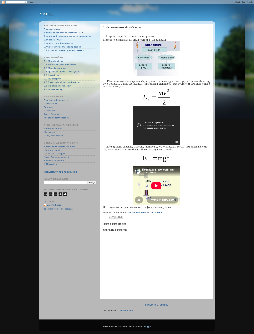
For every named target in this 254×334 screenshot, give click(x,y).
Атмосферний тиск (53, 129)
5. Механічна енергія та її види (59, 147)
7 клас (46, 14)
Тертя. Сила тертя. (53, 114)
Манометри (49, 132)
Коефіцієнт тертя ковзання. (57, 118)
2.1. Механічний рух (53, 61)
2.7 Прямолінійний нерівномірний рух (62, 82)
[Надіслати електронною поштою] (110, 217)
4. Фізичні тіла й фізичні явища (58, 43)
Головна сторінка (156, 304)
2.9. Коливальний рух (54, 89)
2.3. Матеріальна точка (55, 68)
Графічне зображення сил (56, 100)
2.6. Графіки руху (52, 79)
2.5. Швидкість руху (53, 75)
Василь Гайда (54, 205)
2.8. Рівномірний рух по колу (57, 86)
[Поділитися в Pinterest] (121, 217)
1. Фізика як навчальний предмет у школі (63, 33)
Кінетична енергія (52, 150)
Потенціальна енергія (54, 153)
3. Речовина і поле (53, 40)
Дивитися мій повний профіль (58, 209)
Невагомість (50, 111)
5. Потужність (50, 164)
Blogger (147, 326)
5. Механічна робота (54, 161)
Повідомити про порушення (60, 172)
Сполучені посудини (53, 136)
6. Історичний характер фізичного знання (64, 50)
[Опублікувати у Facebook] (118, 217)
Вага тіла (48, 107)
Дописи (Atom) (126, 311)
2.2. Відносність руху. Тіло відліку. (60, 65)
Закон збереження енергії (56, 157)
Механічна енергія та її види (145, 212)
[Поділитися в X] (115, 217)
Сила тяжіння (50, 104)
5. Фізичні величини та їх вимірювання (62, 47)
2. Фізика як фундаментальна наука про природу (67, 36)
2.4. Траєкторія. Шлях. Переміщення (61, 72)
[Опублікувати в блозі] (113, 217)
